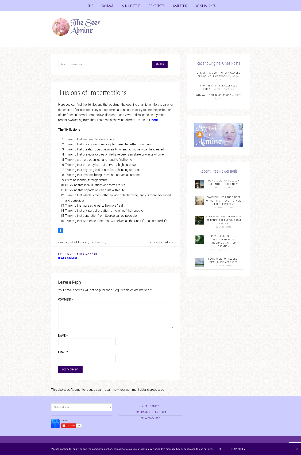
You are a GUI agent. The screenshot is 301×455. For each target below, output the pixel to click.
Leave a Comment (67, 258)
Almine (79, 27)
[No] (296, 449)
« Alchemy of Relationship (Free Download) (82, 242)
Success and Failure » (161, 242)
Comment (66, 299)
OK (220, 449)
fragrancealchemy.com (150, 412)
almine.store (150, 406)
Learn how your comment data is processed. (135, 389)
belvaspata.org (150, 418)
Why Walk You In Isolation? (213, 95)
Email (63, 352)
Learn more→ (238, 449)
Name (63, 335)
